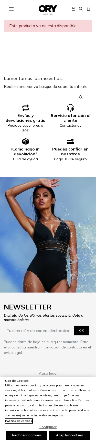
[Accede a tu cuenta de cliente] (73, 8)
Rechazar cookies (26, 435)
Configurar (48, 427)
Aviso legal (48, 373)
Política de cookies (18, 421)
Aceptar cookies (69, 435)
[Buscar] (80, 8)
